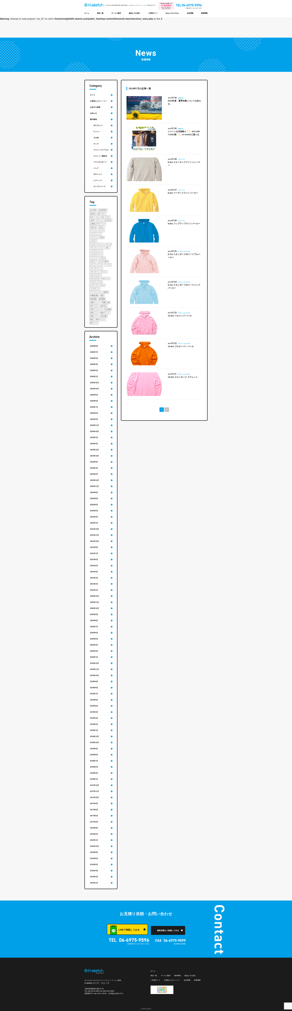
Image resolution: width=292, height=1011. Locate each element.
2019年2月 (94, 724)
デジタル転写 (103, 261)
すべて (92, 95)
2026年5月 (94, 358)
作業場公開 (94, 295)
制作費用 (102, 299)
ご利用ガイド (153, 13)
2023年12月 (94, 450)
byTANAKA (103, 210)
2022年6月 (94, 505)
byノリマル (106, 217)
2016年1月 (94, 840)
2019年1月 (94, 730)
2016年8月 (94, 828)
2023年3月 (94, 468)
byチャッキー (94, 217)
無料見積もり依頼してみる (168, 930)
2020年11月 (94, 602)
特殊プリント (104, 313)
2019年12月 (94, 663)
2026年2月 (94, 370)
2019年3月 (94, 718)
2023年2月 (94, 474)
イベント (93, 230)
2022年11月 (94, 486)
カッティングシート (97, 244)
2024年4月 (94, 444)
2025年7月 (94, 407)
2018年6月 (94, 767)
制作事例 (93, 299)
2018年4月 (94, 773)
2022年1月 (94, 523)
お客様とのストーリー (98, 101)
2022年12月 (94, 480)
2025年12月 (94, 383)
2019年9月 (94, 681)
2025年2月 (94, 419)
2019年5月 (94, 706)
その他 (96, 138)
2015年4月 (94, 871)
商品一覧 (100, 13)
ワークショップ (95, 292)
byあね (92, 213)
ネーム (92, 265)
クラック (93, 248)
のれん (101, 227)
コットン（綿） (104, 248)
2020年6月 (94, 633)
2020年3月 (94, 651)
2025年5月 (94, 413)
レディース (97, 180)
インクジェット (95, 234)
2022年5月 (94, 511)
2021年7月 (94, 553)
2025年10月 (94, 389)
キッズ (96, 144)
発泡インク (94, 316)
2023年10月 (94, 456)
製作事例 (93, 119)
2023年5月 (94, 462)
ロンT (102, 285)
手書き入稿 (105, 302)
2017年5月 (94, 816)
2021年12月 (94, 529)
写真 (101, 295)
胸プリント (94, 323)
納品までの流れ (134, 13)
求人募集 (108, 309)
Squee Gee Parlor (172, 13)
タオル (102, 258)
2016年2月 (94, 834)
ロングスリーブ (99, 186)
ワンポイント (94, 289)
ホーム (86, 13)
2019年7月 (94, 694)
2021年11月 (94, 535)
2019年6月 (94, 700)
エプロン (93, 241)
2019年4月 (94, 712)
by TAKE (93, 210)
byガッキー (101, 213)
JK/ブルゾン (98, 125)
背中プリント (100, 319)
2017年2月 (94, 822)
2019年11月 (94, 669)
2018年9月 (94, 749)
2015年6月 (94, 858)
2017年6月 (94, 810)
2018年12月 (94, 736)
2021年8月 (94, 547)
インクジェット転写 (97, 237)
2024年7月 (94, 437)
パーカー (108, 265)
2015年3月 (94, 877)
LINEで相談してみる (129, 929)
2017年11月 (94, 791)
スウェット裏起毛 (100, 156)
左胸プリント (94, 302)
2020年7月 (94, 627)
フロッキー (94, 272)
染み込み (103, 306)
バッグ (96, 168)
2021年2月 (94, 584)
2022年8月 (94, 498)
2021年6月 (94, 559)
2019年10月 (94, 675)
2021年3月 (94, 578)
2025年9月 (94, 395)
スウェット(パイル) (100, 150)
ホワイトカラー (95, 275)
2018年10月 (94, 742)
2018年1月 (94, 779)
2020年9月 (94, 614)
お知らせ (93, 113)
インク (101, 230)
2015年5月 (94, 864)
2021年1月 (94, 590)
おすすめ (108, 220)
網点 (91, 319)
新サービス (94, 306)
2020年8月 (94, 620)
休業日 (105, 292)
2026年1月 (94, 376)
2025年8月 (94, 401)
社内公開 (103, 316)
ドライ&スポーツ (100, 162)
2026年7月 (94, 352)
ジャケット (94, 258)
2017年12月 (94, 785)
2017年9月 (94, 803)
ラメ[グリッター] (96, 282)
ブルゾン (103, 272)
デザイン (93, 261)
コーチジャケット (96, 251)
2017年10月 (94, 797)
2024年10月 (94, 431)
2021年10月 (94, 541)
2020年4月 (94, 645)
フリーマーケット (96, 268)
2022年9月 (94, 492)
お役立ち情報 (95, 107)
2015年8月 (94, 852)
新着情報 (204, 13)
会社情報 (190, 13)
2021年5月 (94, 566)
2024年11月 (94, 425)
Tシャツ (96, 131)
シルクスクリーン (96, 254)
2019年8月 (94, 688)
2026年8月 (94, 346)
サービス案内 (116, 13)
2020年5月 (94, 639)
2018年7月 (94, 761)
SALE (92, 220)
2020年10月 (94, 608)
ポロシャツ (97, 174)
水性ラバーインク (96, 309)
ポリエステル (94, 278)
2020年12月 (94, 596)
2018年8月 (94, 755)
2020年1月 (94, 657)
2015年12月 (94, 846)
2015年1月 (94, 883)
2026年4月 (94, 364)
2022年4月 (94, 517)
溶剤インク (94, 313)
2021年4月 (94, 572)
